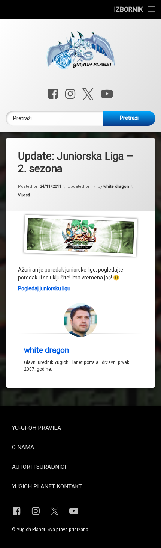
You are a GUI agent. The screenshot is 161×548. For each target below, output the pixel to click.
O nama (23, 447)
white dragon (116, 186)
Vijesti (24, 195)
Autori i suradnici (39, 466)
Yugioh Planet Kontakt (47, 486)
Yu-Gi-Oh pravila (36, 427)
